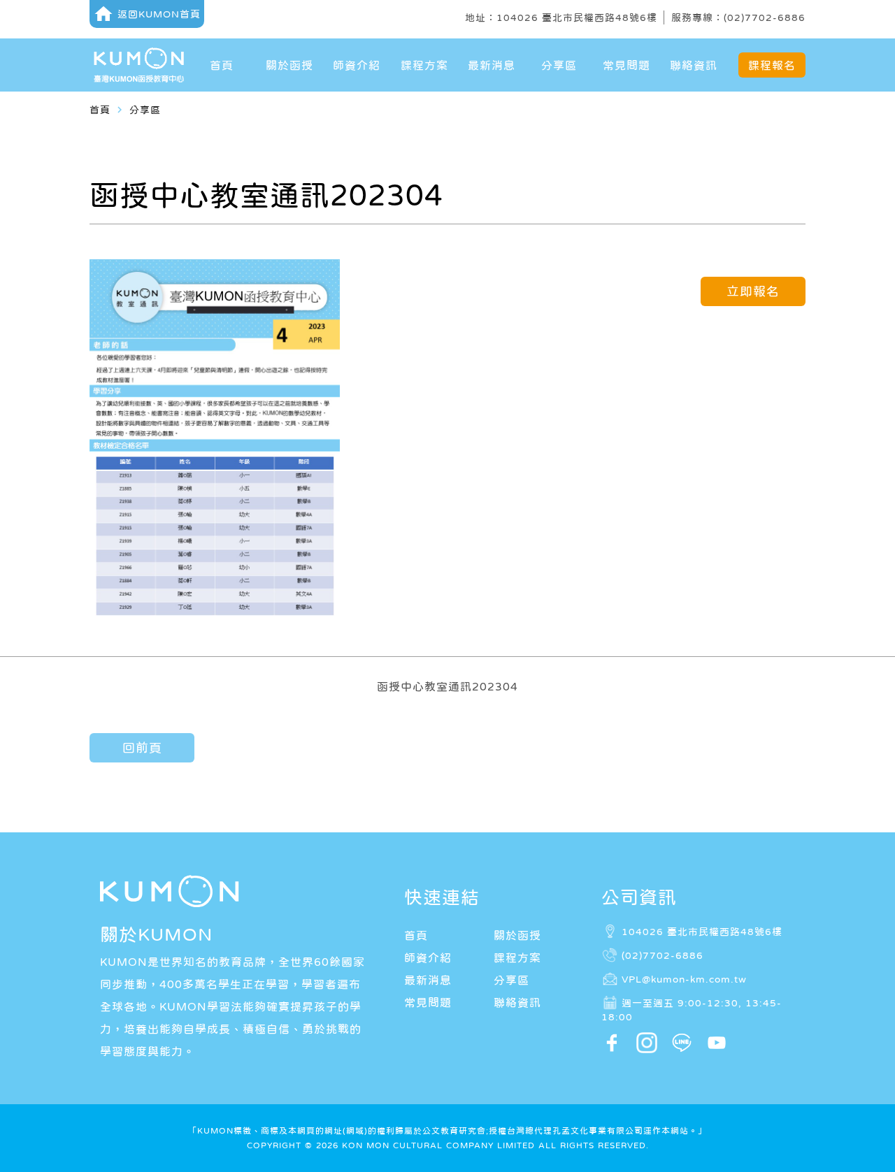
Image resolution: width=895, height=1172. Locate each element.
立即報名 (753, 291)
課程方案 (424, 65)
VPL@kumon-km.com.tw (684, 978)
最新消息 (491, 65)
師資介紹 (356, 65)
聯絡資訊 (693, 65)
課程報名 (772, 65)
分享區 (559, 65)
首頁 (222, 65)
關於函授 (289, 65)
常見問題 (626, 65)
